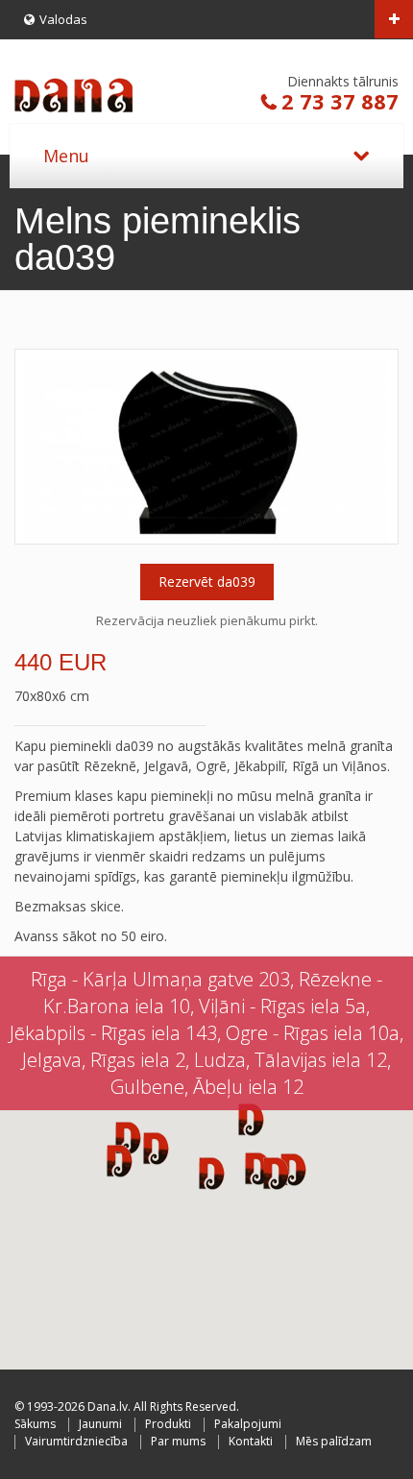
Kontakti (251, 1441)
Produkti (168, 1424)
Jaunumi (100, 1424)
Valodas (63, 19)
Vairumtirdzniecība (76, 1441)
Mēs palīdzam (334, 1441)
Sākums (35, 1424)
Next (378, 446)
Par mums (178, 1441)
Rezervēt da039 (206, 581)
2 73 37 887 (340, 100)
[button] (276, 1173)
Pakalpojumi (247, 1424)
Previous (34, 446)
